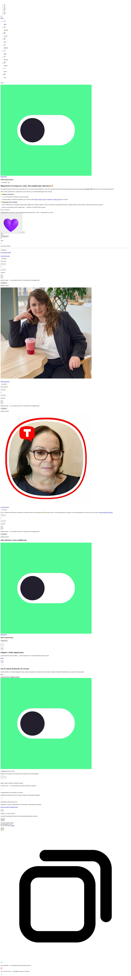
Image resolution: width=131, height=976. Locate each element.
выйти (2, 820)
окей (2, 828)
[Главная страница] (6, 2)
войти (2, 18)
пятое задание (57, 199)
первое (36, 199)
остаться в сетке (5, 677)
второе (40, 199)
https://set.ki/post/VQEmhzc (106, 512)
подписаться (4, 640)
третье (44, 199)
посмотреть (4, 282)
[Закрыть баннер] (2, 648)
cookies (12, 825)
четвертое (49, 199)
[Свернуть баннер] (5, 777)
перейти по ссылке (14, 677)
